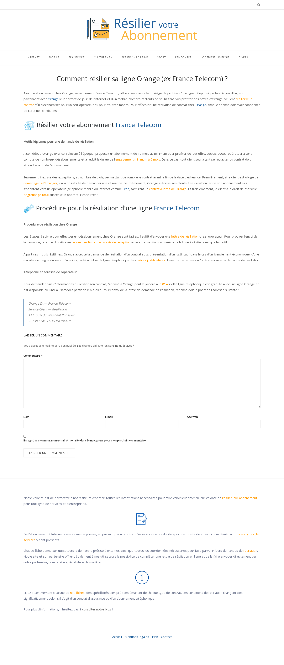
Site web (192, 417)
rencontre (183, 57)
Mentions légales (137, 637)
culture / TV (103, 57)
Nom (26, 417)
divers (243, 57)
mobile (54, 57)
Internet (33, 57)
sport (161, 57)
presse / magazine (135, 57)
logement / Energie (215, 57)
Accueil (117, 637)
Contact (166, 637)
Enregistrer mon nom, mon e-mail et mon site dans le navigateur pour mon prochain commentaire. (84, 440)
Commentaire (33, 355)
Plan (155, 637)
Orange (53, 99)
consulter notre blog (96, 609)
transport (77, 57)
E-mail (109, 417)
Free (126, 189)
